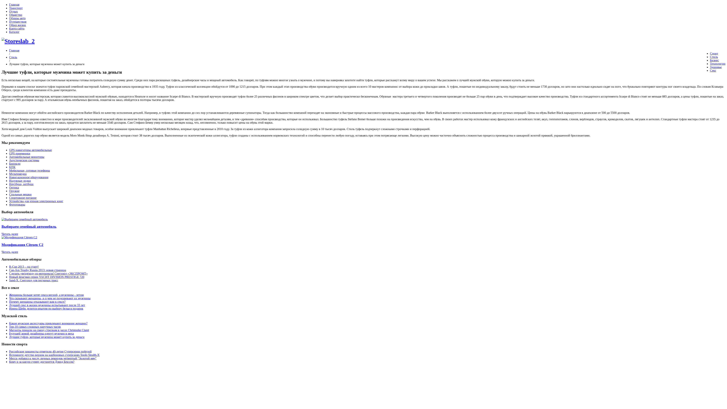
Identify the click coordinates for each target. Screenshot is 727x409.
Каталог (14, 32)
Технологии (717, 63)
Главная (14, 4)
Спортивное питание (23, 197)
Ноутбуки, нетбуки (21, 184)
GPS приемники (19, 153)
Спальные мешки (20, 194)
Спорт (714, 53)
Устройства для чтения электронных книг (36, 201)
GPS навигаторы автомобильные (30, 150)
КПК (12, 167)
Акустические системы (24, 160)
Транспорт (16, 8)
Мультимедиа (18, 174)
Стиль (714, 57)
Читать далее (10, 234)
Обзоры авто (17, 18)
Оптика (14, 187)
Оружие (14, 191)
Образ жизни (17, 25)
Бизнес (714, 60)
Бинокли (14, 163)
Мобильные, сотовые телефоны (29, 170)
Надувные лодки (20, 180)
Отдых (13, 11)
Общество (15, 14)
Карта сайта (16, 28)
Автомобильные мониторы (26, 156)
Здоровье (716, 67)
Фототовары (17, 204)
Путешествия (17, 21)
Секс (713, 70)
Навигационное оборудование (28, 177)
